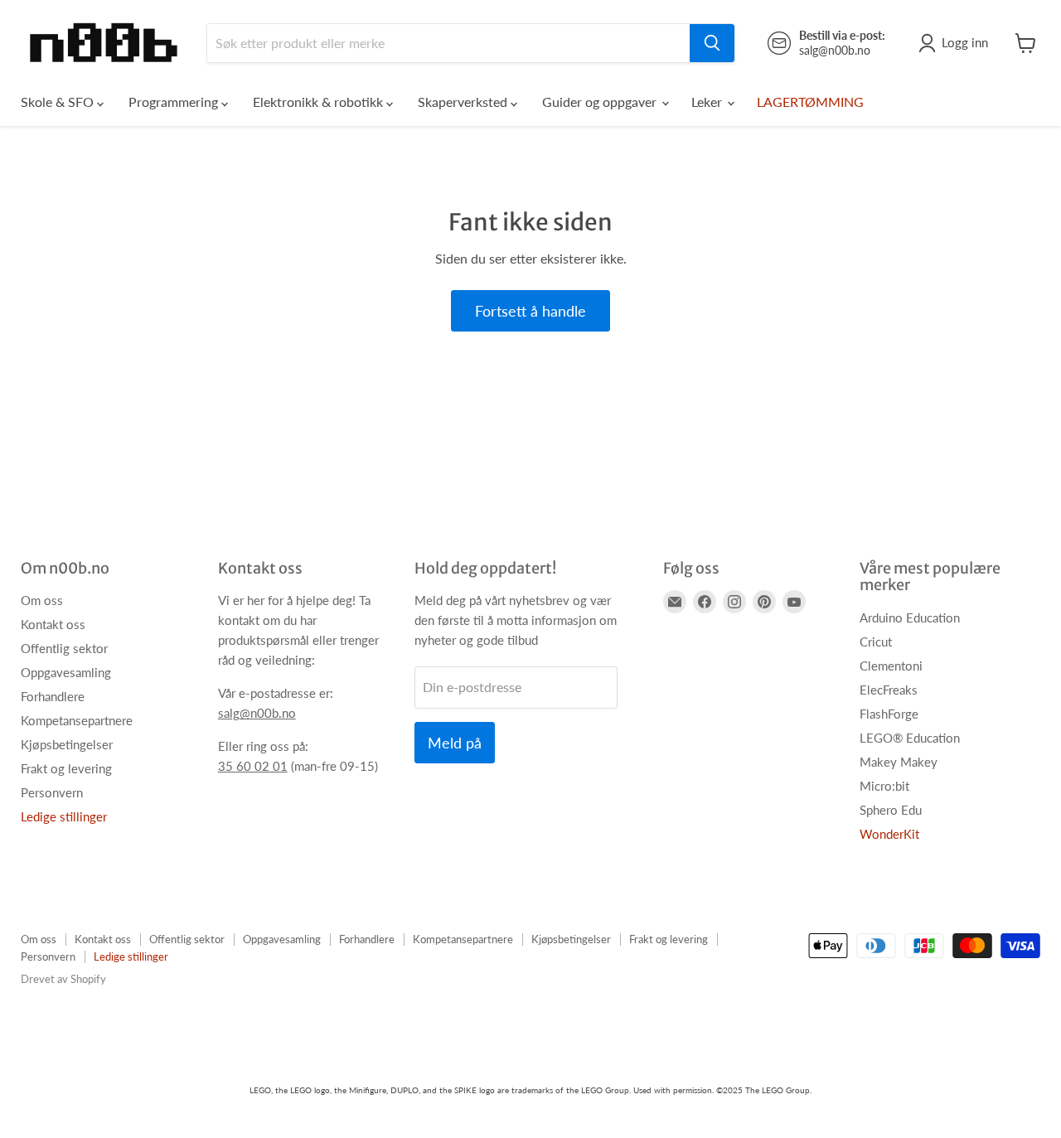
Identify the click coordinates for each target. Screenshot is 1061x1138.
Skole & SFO (59, 101)
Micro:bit (884, 785)
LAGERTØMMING (810, 101)
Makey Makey (898, 761)
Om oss (42, 600)
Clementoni (891, 665)
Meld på (455, 743)
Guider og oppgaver (601, 101)
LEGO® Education (910, 737)
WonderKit (889, 833)
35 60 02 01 (253, 765)
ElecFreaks (889, 689)
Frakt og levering (66, 768)
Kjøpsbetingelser (67, 744)
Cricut (876, 641)
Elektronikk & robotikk (319, 101)
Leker (708, 101)
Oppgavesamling (66, 672)
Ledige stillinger (64, 816)
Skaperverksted (464, 101)
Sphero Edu (891, 809)
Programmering (174, 101)
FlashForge (889, 713)
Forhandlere (53, 696)
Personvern (52, 792)
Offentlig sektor (64, 648)
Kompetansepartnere (77, 720)
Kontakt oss (53, 624)
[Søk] (712, 43)
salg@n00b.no (257, 712)
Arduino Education (910, 617)
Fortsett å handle (530, 311)
